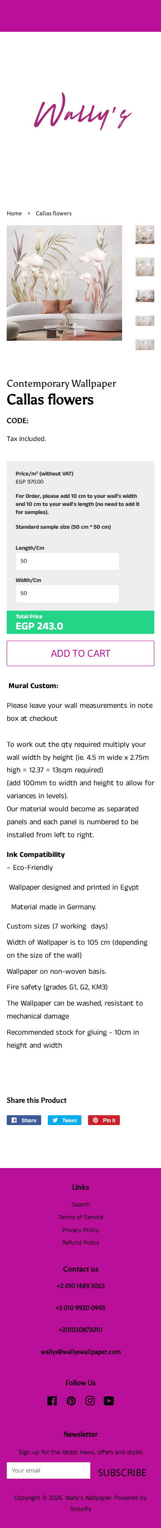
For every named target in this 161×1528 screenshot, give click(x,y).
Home (14, 213)
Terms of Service (80, 1217)
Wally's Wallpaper (88, 1498)
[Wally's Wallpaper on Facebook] (52, 1403)
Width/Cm (28, 581)
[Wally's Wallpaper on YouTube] (109, 1403)
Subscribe (122, 1472)
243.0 (50, 626)
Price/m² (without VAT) (44, 474)
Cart (147, 22)
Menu (25, 23)
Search (81, 1204)
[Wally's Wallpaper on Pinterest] (71, 1403)
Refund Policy (80, 1242)
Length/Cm (30, 548)
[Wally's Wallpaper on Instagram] (90, 1403)
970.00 (35, 482)
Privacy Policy (80, 1230)
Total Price (29, 617)
